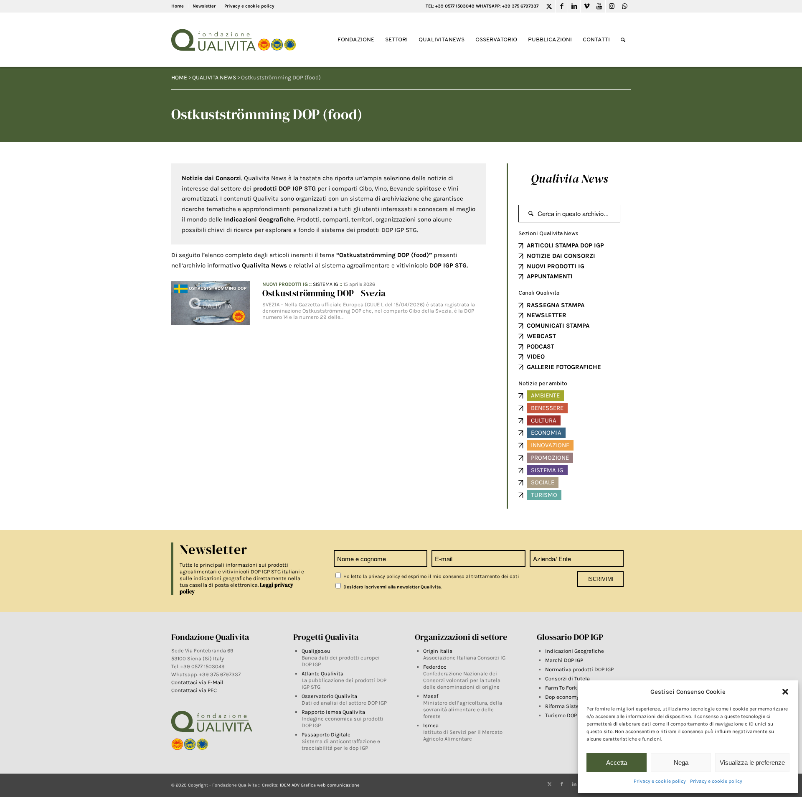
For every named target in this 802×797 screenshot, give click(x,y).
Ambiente (545, 395)
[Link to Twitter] (549, 6)
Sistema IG (325, 284)
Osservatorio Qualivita (329, 696)
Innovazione (550, 445)
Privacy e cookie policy (660, 781)
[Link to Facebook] (562, 6)
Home (177, 6)
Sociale (542, 482)
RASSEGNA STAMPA (555, 305)
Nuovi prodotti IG (285, 284)
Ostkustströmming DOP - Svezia (324, 293)
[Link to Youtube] (599, 6)
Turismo (544, 495)
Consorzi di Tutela (567, 678)
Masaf (430, 696)
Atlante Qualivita (322, 673)
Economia (546, 432)
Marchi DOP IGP (564, 660)
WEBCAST (541, 336)
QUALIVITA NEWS (214, 77)
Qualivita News (569, 178)
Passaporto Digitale (326, 734)
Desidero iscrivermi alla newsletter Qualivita (391, 587)
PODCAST (540, 346)
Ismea (431, 725)
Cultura (543, 420)
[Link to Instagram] (612, 6)
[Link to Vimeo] (587, 6)
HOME (179, 77)
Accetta (616, 762)
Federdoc (435, 667)
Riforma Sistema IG (569, 706)
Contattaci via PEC (194, 690)
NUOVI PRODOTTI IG (555, 266)
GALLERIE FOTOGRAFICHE (564, 367)
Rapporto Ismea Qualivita (333, 712)
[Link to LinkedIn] (574, 6)
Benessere (547, 408)
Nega (681, 762)
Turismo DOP (561, 715)
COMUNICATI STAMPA (558, 325)
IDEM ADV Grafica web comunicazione (320, 785)
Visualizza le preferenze (752, 762)
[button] (785, 692)
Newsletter (204, 6)
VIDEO (536, 356)
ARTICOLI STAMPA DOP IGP (565, 245)
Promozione (550, 457)
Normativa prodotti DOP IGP (579, 669)
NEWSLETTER (546, 315)
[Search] (623, 40)
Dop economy (562, 697)
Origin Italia (437, 651)
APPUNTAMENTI (550, 276)
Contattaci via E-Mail (198, 682)
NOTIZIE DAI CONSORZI (561, 256)
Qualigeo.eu (316, 651)
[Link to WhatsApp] (624, 6)
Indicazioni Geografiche (574, 651)
